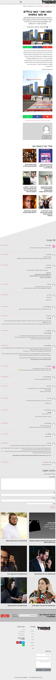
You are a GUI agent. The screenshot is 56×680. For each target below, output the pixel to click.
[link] (49, 2)
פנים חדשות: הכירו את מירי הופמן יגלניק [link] (43, 605)
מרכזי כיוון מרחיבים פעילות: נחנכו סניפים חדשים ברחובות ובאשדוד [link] (46, 213)
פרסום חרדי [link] (47, 6)
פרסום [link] (32, 631)
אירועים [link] (32, 642)
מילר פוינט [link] (34, 120)
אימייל (53, 498)
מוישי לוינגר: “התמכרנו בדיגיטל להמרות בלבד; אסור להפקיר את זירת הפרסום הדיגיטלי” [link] (29, 189)
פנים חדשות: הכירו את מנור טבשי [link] (17, 605)
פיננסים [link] (30, 120)
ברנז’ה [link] (32, 633)
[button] (21, 2)
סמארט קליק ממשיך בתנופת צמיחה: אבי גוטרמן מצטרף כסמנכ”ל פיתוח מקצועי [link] (45, 189)
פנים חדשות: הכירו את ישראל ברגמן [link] (44, 574)
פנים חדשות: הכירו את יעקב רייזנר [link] (17, 574)
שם (54, 492)
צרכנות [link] (32, 645)
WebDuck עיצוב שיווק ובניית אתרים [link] (20, 677)
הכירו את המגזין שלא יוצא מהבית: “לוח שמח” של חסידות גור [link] (45, 166)
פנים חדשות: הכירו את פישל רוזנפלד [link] (16, 541)
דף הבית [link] (53, 6)
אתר (54, 503)
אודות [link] (33, 648)
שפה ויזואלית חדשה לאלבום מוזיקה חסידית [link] (29, 165)
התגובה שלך (52, 476)
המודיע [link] (38, 120)
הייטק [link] (33, 639)
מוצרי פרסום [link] (48, 462)
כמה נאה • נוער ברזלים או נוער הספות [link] (37, 13)
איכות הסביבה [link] (44, 120)
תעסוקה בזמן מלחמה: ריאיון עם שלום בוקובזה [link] (29, 211)
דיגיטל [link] (32, 636)
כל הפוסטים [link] (46, 137)
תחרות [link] (26, 120)
